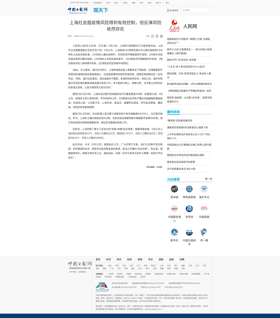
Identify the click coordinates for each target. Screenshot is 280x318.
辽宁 (138, 266)
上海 (161, 266)
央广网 (206, 274)
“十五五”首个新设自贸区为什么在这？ (186, 66)
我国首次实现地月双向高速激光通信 (185, 155)
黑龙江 (153, 266)
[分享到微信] (152, 36)
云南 (154, 269)
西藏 (161, 269)
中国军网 (108, 277)
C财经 (125, 3)
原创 (149, 3)
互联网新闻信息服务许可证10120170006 (148, 283)
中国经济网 (171, 274)
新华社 (174, 240)
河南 (204, 266)
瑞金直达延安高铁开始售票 (181, 162)
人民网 (190, 26)
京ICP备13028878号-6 (174, 287)
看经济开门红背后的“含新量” (182, 60)
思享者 (174, 197)
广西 (119, 269)
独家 (171, 259)
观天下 (158, 3)
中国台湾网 (183, 274)
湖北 (97, 269)
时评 (108, 3)
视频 (133, 3)
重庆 (133, 269)
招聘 (182, 259)
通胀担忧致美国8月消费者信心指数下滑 (187, 127)
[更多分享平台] (161, 36)
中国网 (128, 274)
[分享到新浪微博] (157, 36)
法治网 (142, 277)
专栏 (141, 3)
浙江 (176, 266)
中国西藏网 (195, 274)
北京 (110, 266)
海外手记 (204, 197)
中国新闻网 (119, 277)
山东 (197, 266)
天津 (117, 266)
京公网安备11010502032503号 (124, 287)
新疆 (176, 269)
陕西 (169, 269)
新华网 (119, 274)
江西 (190, 266)
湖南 (104, 269)
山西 (131, 266)
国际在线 (138, 274)
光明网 (98, 277)
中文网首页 (97, 3)
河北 (124, 266)
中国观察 (204, 217)
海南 (126, 269)
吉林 (145, 266)
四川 (140, 269)
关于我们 (72, 272)
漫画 (161, 259)
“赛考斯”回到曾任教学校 (179, 120)
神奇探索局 (189, 197)
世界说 (189, 217)
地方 (167, 3)
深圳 (183, 269)
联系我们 (82, 272)
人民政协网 (132, 277)
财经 (129, 259)
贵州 (147, 269)
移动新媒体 (173, 10)
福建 (183, 266)
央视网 (148, 274)
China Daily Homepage (79, 2)
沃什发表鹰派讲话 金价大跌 (181, 169)
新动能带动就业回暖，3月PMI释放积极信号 (189, 84)
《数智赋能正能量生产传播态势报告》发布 (189, 91)
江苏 (168, 266)
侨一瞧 (204, 240)
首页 (98, 259)
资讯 (116, 3)
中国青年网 (158, 274)
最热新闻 (173, 112)
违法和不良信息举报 (119, 283)
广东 (111, 269)
